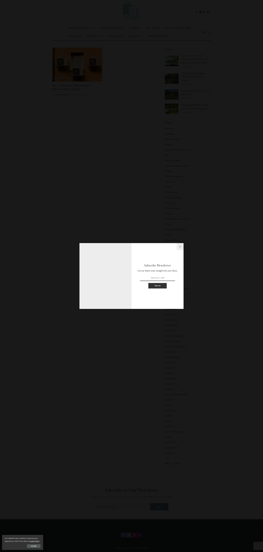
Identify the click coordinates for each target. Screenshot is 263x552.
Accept (33, 546)
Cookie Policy (34, 541)
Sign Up (158, 286)
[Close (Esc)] (180, 246)
